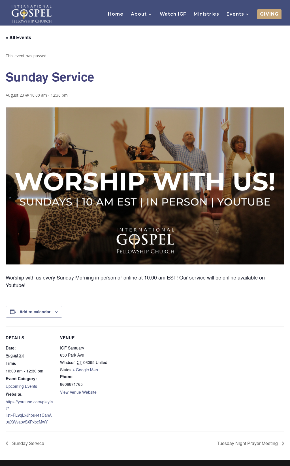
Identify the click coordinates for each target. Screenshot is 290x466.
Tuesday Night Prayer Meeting (248, 443)
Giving (269, 14)
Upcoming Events (21, 386)
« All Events (18, 37)
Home (115, 14)
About (139, 14)
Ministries (206, 14)
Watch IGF (173, 14)
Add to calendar (35, 311)
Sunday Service (27, 443)
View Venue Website (78, 392)
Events (235, 14)
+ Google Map (85, 369)
